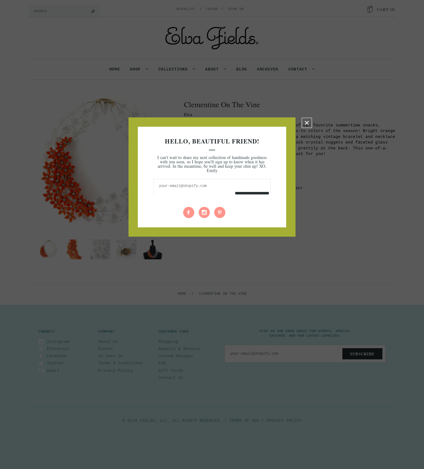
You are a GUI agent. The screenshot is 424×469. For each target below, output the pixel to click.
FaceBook (188, 212)
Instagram (204, 212)
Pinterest (219, 212)
